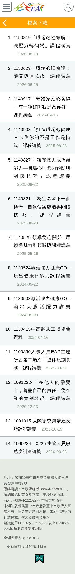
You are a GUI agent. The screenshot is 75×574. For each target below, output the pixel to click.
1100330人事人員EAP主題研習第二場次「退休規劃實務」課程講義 (38, 359)
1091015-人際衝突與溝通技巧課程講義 (37, 425)
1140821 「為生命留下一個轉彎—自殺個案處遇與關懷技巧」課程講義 (39, 210)
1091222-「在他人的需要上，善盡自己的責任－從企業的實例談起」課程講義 (37, 394)
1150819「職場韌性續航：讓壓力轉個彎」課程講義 (39, 45)
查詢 (68, 6)
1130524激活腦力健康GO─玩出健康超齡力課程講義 (39, 275)
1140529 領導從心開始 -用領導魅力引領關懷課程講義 (39, 245)
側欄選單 (6, 6)
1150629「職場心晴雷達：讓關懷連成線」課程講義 (39, 76)
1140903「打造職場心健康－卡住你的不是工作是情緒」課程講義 (39, 137)
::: (1, 461)
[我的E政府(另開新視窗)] (39, 559)
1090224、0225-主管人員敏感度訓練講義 (37, 447)
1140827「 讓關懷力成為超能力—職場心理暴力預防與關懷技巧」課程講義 (39, 172)
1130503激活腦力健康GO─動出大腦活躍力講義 (39, 306)
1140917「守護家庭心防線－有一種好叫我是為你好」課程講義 (39, 107)
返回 (5, 22)
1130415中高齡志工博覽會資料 (37, 333)
